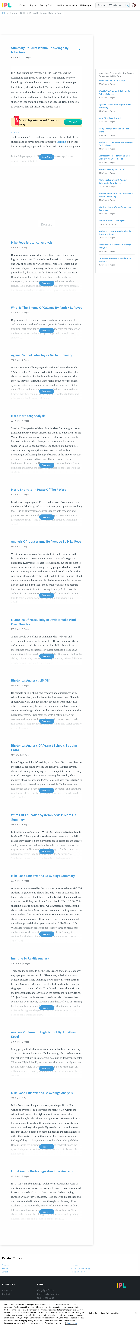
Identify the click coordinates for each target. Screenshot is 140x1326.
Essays (22, 5)
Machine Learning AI (65, 5)
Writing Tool (46, 5)
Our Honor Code (45, 1297)
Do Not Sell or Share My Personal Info (104, 1313)
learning (61, 141)
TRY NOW (73, 122)
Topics (33, 5)
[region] (70, 1313)
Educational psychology (80, 1268)
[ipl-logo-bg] (8, 4)
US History (84, 5)
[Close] (136, 1313)
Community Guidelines (48, 1294)
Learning (74, 1265)
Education (6, 1265)
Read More (47, 283)
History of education (79, 1272)
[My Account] (135, 4)
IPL (3, 13)
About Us (7, 1290)
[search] (127, 5)
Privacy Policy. (71, 1323)
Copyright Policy (45, 1290)
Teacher (5, 1268)
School (5, 1272)
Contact (6, 1294)
